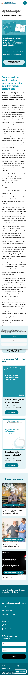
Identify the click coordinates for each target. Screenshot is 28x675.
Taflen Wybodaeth (18, 51)
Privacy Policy (5, 673)
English (25, 3)
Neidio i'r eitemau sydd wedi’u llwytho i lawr (14, 62)
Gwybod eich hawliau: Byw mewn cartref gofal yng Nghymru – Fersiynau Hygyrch (14, 350)
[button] (26, 327)
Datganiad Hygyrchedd (8, 614)
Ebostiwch (22, 590)
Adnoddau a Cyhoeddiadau (13, 10)
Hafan (3, 10)
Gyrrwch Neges (12, 592)
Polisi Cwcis (10, 346)
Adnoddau (10, 51)
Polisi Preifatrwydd (16, 346)
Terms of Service (15, 673)
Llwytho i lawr (11, 412)
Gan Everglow (6, 668)
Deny (14, 340)
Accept (14, 336)
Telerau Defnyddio (7, 610)
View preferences (14, 344)
